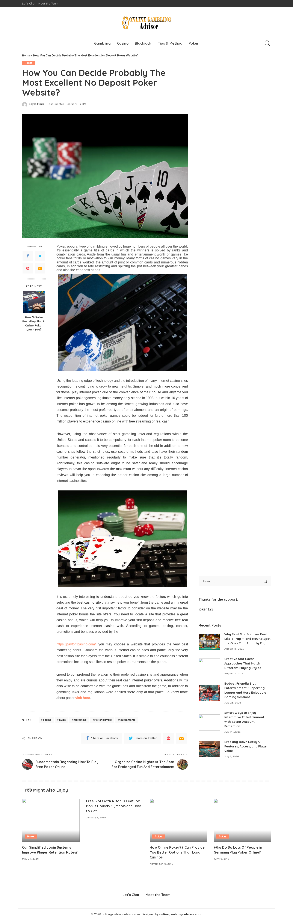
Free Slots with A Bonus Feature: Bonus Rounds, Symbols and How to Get (113, 806)
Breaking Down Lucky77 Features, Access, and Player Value (246, 746)
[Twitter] (40, 256)
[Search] (267, 43)
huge (62, 719)
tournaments (127, 719)
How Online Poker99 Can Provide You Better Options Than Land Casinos (177, 852)
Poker (28, 62)
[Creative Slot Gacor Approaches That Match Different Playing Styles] (209, 666)
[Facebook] (28, 256)
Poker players (103, 719)
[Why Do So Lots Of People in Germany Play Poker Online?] (242, 820)
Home (26, 55)
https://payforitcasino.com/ (76, 644)
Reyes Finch (36, 104)
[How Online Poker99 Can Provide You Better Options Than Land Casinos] (178, 820)
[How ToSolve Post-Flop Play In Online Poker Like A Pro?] (34, 302)
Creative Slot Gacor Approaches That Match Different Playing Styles (242, 663)
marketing (80, 719)
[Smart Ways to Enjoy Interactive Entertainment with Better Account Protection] (209, 722)
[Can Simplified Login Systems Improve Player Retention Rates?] (51, 820)
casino (47, 719)
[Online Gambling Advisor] (146, 22)
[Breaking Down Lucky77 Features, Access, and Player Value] (209, 749)
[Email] (40, 268)
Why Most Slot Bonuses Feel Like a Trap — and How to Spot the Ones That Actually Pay (247, 638)
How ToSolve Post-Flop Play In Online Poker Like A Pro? (33, 323)
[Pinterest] (28, 268)
